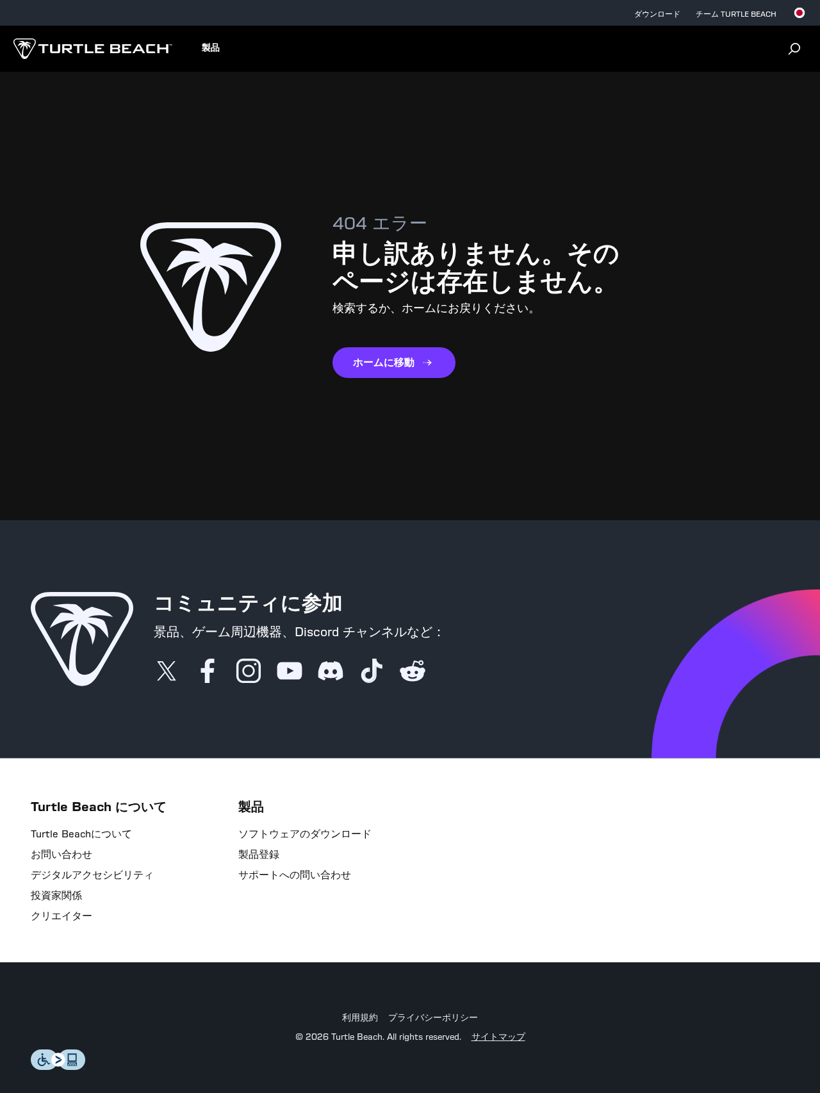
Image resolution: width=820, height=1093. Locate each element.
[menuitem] (211, 48)
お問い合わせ (61, 855)
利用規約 (360, 1018)
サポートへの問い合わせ (294, 875)
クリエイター (61, 916)
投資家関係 (56, 896)
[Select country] (799, 13)
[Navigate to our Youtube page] (289, 672)
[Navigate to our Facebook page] (207, 672)
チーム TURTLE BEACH (736, 14)
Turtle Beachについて (81, 834)
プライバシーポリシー (433, 1018)
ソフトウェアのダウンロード (305, 834)
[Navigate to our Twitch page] (371, 672)
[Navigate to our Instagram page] (248, 672)
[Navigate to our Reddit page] (412, 672)
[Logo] (92, 48)
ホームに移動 (383, 362)
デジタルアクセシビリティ (92, 875)
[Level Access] (58, 1066)
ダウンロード (657, 14)
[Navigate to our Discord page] (330, 672)
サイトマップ (498, 1037)
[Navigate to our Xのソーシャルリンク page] (166, 672)
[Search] (794, 49)
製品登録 (258, 855)
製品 (211, 48)
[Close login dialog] (528, 866)
